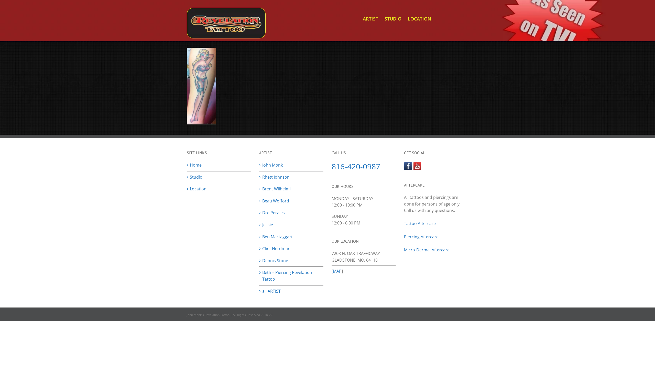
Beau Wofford (275, 201)
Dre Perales (273, 213)
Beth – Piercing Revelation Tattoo (287, 276)
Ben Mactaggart (277, 237)
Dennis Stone (275, 260)
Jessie (267, 225)
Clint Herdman (276, 248)
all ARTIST (271, 291)
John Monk (272, 165)
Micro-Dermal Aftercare (427, 250)
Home (196, 165)
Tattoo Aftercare (420, 223)
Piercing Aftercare (422, 237)
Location (198, 189)
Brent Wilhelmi (276, 189)
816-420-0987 (356, 166)
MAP (337, 271)
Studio (196, 177)
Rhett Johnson (276, 177)
